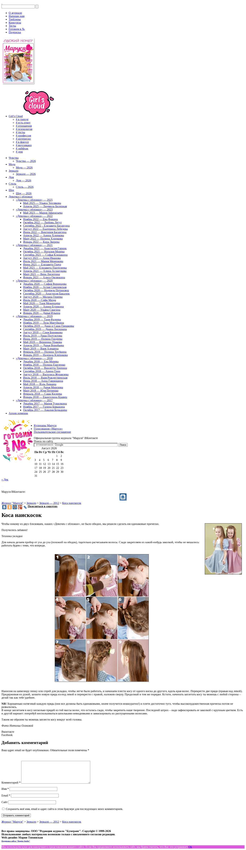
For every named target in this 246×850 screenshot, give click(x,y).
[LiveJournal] (25, 507)
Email (5, 795)
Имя (5, 788)
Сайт (4, 802)
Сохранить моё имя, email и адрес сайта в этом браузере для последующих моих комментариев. (64, 808)
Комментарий (11, 782)
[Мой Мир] (15, 507)
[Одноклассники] (9, 507)
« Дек (4, 479)
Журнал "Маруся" (12, 503)
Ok (190, 846)
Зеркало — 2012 (49, 503)
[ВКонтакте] (1, 2)
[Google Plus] (20, 507)
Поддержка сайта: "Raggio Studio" (15, 841)
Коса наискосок (71, 503)
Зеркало (31, 503)
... (2, 485)
